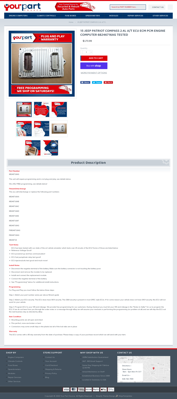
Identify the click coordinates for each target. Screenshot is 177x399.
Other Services (160, 16)
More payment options (94, 72)
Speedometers (92, 16)
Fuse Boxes (70, 16)
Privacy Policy (51, 373)
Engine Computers (18, 16)
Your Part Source (67, 396)
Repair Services (135, 16)
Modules (113, 16)
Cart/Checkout (51, 365)
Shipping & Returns (53, 369)
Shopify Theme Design (105, 396)
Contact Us (50, 357)
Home (71, 22)
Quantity (83, 48)
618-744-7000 (127, 379)
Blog (47, 377)
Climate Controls (46, 16)
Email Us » (126, 375)
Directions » (126, 366)
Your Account (51, 361)
